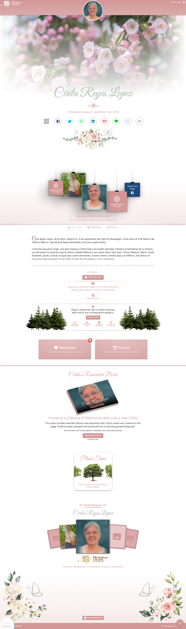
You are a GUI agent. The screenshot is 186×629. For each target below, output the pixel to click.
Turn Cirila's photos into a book (93, 216)
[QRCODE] (46, 121)
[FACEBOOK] (58, 121)
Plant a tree (93, 317)
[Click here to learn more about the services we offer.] (93, 560)
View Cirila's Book (93, 436)
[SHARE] (128, 121)
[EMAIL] (104, 121)
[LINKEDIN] (93, 121)
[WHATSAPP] (81, 121)
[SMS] (116, 121)
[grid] (93, 191)
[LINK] (139, 121)
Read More (93, 272)
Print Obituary (94, 277)
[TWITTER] (70, 121)
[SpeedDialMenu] (179, 622)
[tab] (75, 227)
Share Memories (94, 618)
